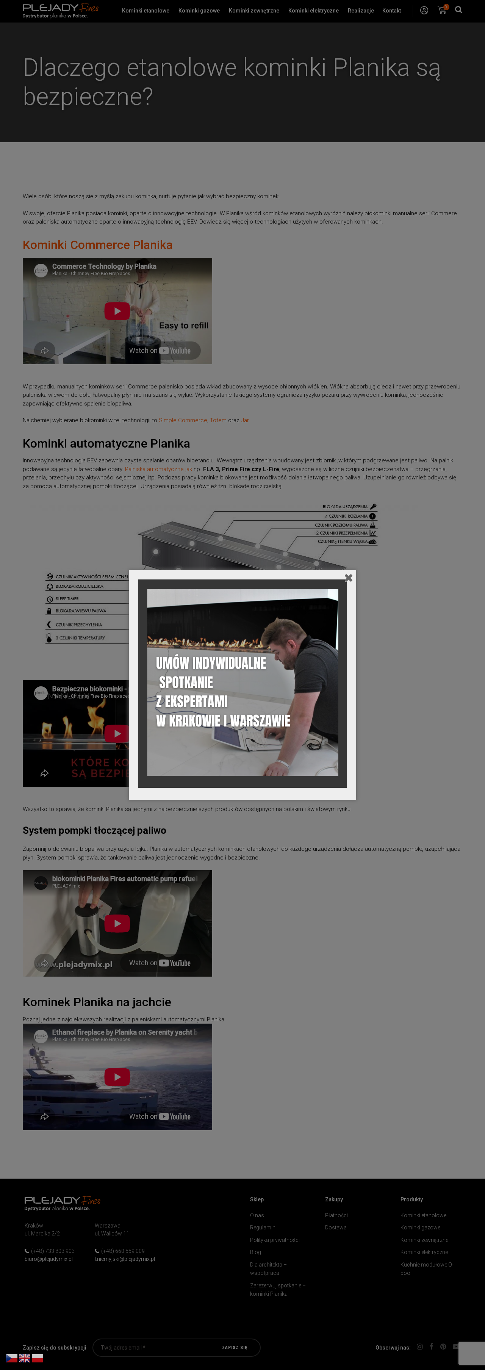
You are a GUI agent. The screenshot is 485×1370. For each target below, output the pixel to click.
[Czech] (12, 1357)
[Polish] (37, 1357)
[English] (25, 1357)
